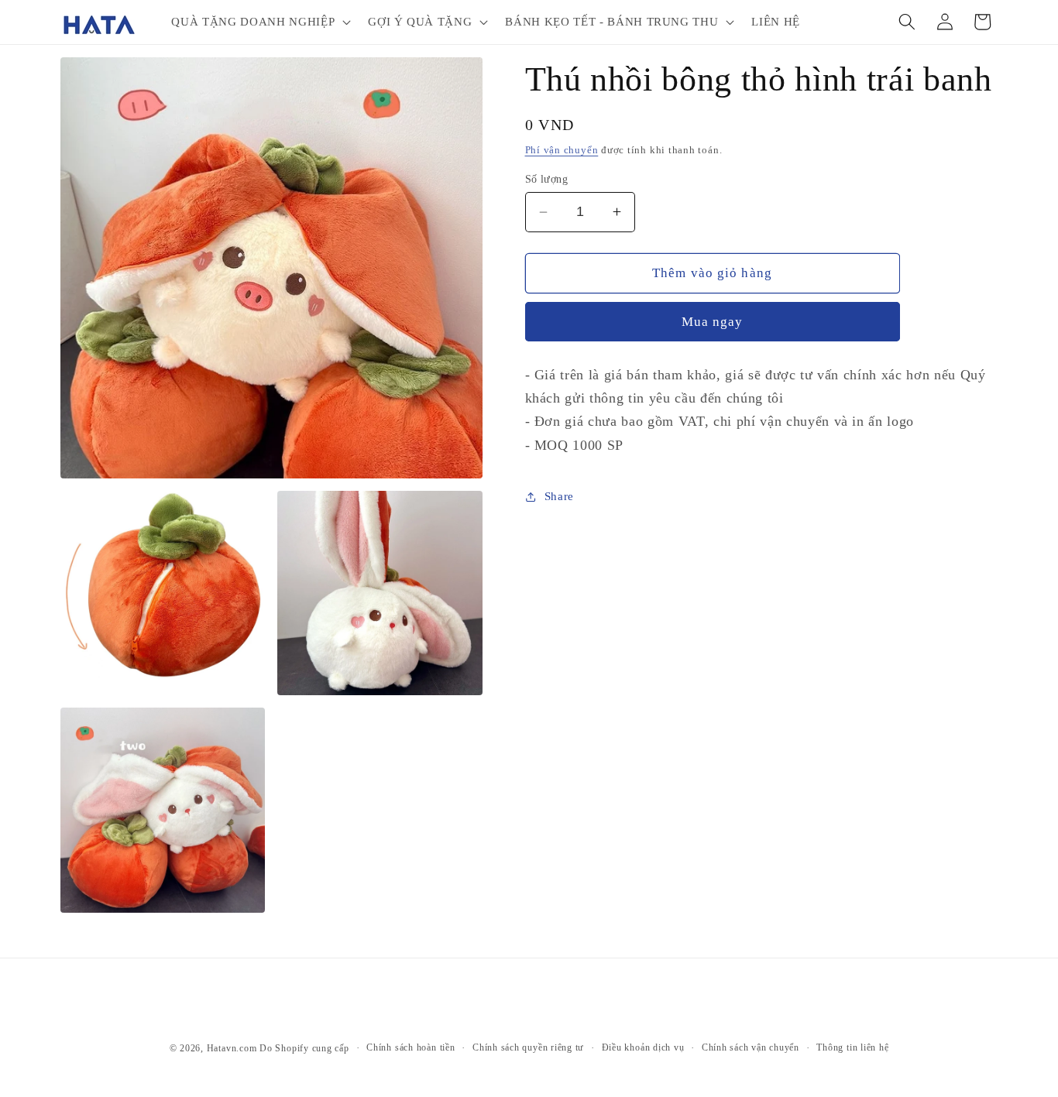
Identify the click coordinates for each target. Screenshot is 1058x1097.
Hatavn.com (232, 1048)
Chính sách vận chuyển (750, 1047)
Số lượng (547, 179)
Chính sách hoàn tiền (410, 1047)
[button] (259, 21)
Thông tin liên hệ (852, 1047)
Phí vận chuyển (562, 150)
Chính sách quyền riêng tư (528, 1047)
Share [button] (559, 495)
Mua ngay (713, 321)
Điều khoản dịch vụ (643, 1047)
